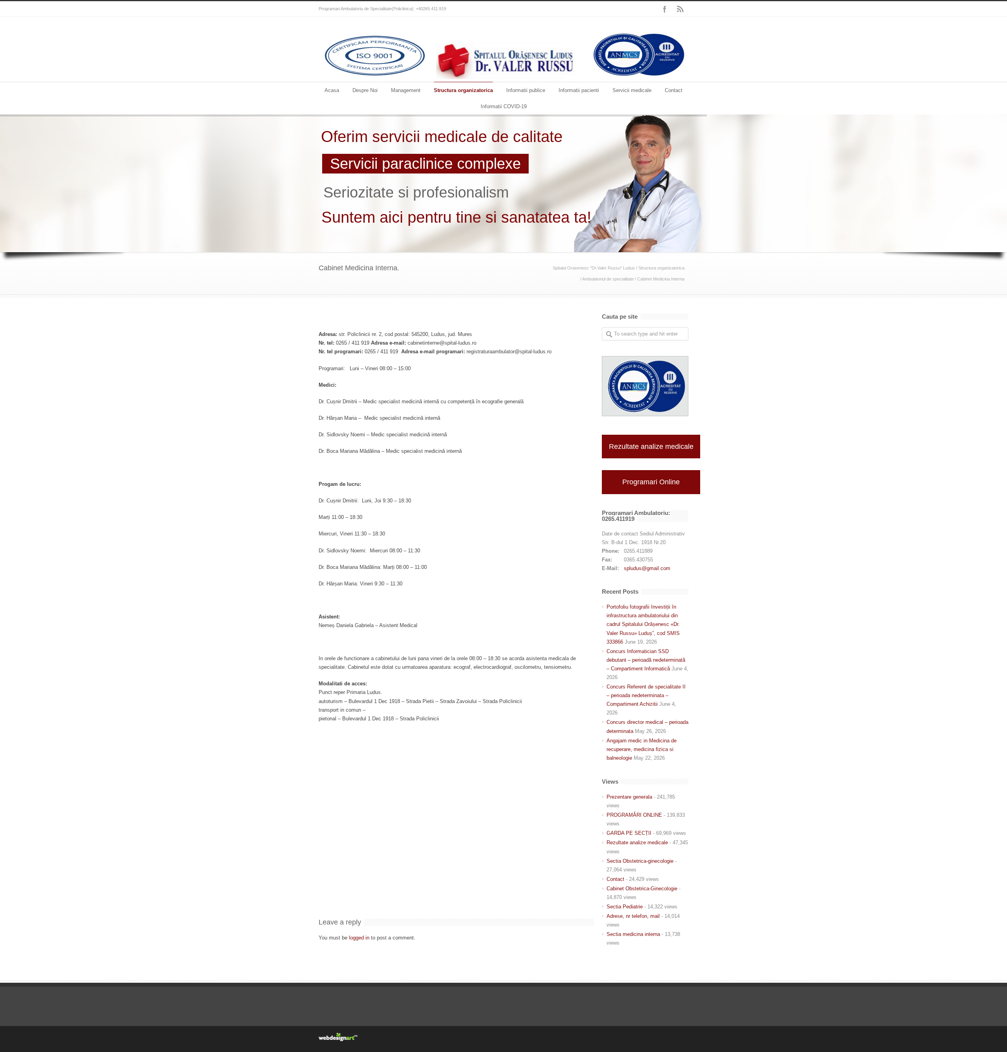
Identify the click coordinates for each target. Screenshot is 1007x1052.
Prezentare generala (629, 797)
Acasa (332, 90)
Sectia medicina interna (633, 934)
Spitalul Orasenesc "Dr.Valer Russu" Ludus (594, 268)
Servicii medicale (631, 90)
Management (406, 90)
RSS (680, 9)
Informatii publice (525, 90)
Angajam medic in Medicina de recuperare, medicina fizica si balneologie (642, 749)
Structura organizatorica (463, 90)
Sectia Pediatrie (625, 907)
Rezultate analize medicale (651, 446)
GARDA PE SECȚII (629, 833)
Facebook (665, 9)
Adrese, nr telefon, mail (633, 916)
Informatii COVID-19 (504, 106)
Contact (673, 90)
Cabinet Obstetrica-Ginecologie (642, 888)
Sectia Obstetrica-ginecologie (640, 861)
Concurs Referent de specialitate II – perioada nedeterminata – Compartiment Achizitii (646, 695)
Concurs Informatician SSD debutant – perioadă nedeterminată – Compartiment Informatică (646, 660)
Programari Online (651, 482)
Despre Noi (365, 90)
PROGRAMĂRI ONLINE (634, 815)
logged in (359, 938)
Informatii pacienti (579, 90)
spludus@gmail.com (647, 568)
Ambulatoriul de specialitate (608, 279)
